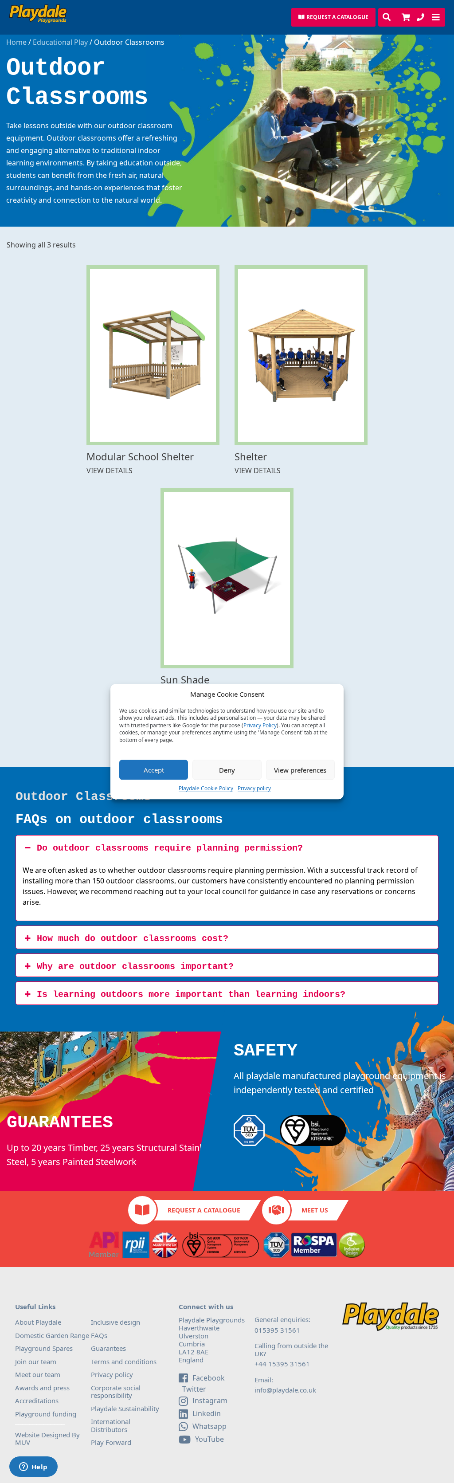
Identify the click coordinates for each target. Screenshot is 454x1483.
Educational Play (60, 43)
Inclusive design (115, 1322)
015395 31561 (277, 1330)
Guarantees (108, 1348)
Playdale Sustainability (125, 1408)
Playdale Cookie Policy (206, 788)
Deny (227, 769)
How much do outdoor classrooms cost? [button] (132, 939)
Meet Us (314, 1210)
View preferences (300, 769)
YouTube (209, 1439)
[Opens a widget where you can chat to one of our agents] (33, 1467)
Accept (154, 769)
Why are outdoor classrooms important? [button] (135, 966)
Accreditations (37, 1400)
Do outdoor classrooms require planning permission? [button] (170, 848)
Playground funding (45, 1413)
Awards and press (42, 1387)
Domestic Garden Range (52, 1335)
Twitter (193, 1389)
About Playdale (38, 1322)
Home (16, 43)
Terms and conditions (124, 1361)
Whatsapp (209, 1426)
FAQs (99, 1335)
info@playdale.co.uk (285, 1389)
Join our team (35, 1361)
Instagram (209, 1400)
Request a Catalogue (204, 1210)
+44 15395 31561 (282, 1363)
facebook (208, 1378)
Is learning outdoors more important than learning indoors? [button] (191, 994)
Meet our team (37, 1374)
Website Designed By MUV (47, 1438)
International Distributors (110, 1425)
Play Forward (111, 1442)
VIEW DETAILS (109, 471)
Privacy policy (254, 788)
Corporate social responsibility (116, 1391)
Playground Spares (44, 1348)
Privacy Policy (260, 725)
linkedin (206, 1413)
